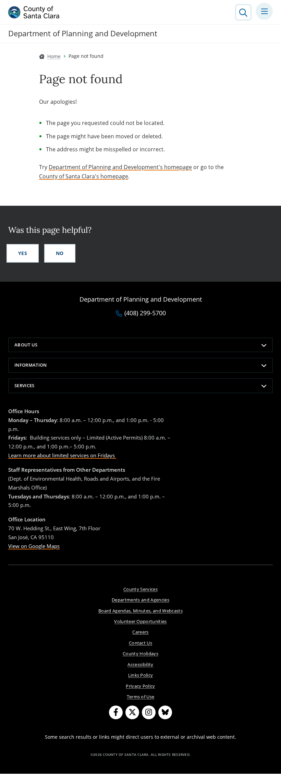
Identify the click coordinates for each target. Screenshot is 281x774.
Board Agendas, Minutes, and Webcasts (140, 611)
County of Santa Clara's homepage (83, 176)
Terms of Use (141, 697)
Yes (22, 253)
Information (30, 365)
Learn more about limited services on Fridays (62, 455)
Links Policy (140, 675)
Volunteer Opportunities (140, 621)
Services (24, 385)
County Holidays (140, 653)
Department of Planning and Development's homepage (120, 167)
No (60, 253)
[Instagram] (149, 712)
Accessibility (140, 664)
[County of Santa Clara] (34, 12)
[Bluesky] (165, 712)
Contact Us (140, 643)
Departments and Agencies (140, 600)
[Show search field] (243, 12)
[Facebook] (116, 712)
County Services (140, 589)
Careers (140, 632)
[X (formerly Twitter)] (132, 712)
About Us (26, 345)
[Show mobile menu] (264, 11)
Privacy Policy (140, 686)
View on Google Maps (34, 546)
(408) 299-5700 (145, 313)
